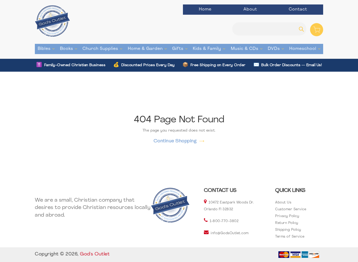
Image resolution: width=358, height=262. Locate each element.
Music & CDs (248, 48)
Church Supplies (104, 48)
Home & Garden (148, 48)
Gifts (181, 48)
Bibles (47, 48)
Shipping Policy (288, 230)
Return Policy (286, 223)
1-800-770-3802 (224, 221)
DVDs (277, 48)
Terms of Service (289, 236)
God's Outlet (95, 254)
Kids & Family (210, 48)
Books (70, 48)
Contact (298, 9)
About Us (283, 202)
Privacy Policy (287, 216)
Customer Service (290, 209)
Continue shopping (175, 140)
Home (205, 9)
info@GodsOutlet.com (230, 233)
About (250, 9)
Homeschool (306, 48)
